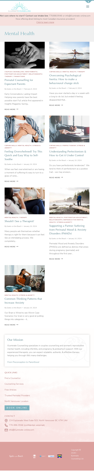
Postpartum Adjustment (16, 74)
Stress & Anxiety (64, 222)
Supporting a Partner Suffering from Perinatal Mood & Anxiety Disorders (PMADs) (67, 229)
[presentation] (25, 55)
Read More (11, 109)
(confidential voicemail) (34, 425)
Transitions (19, 76)
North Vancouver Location (16, 401)
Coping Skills (55, 72)
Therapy (8, 76)
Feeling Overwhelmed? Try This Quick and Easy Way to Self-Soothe (23, 155)
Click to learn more (45, 22)
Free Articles (10, 389)
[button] (88, 2)
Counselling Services (14, 384)
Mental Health (69, 72)
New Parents (31, 72)
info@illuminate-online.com (21, 429)
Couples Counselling (14, 72)
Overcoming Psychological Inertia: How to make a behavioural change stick (65, 79)
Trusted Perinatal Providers (17, 395)
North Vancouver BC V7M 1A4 (53, 420)
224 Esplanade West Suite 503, (23, 420)
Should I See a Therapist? (19, 221)
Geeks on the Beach (14, 89)
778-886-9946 (16, 425)
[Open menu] (87, 6)
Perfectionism (69, 145)
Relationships (35, 74)
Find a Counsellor (13, 378)
